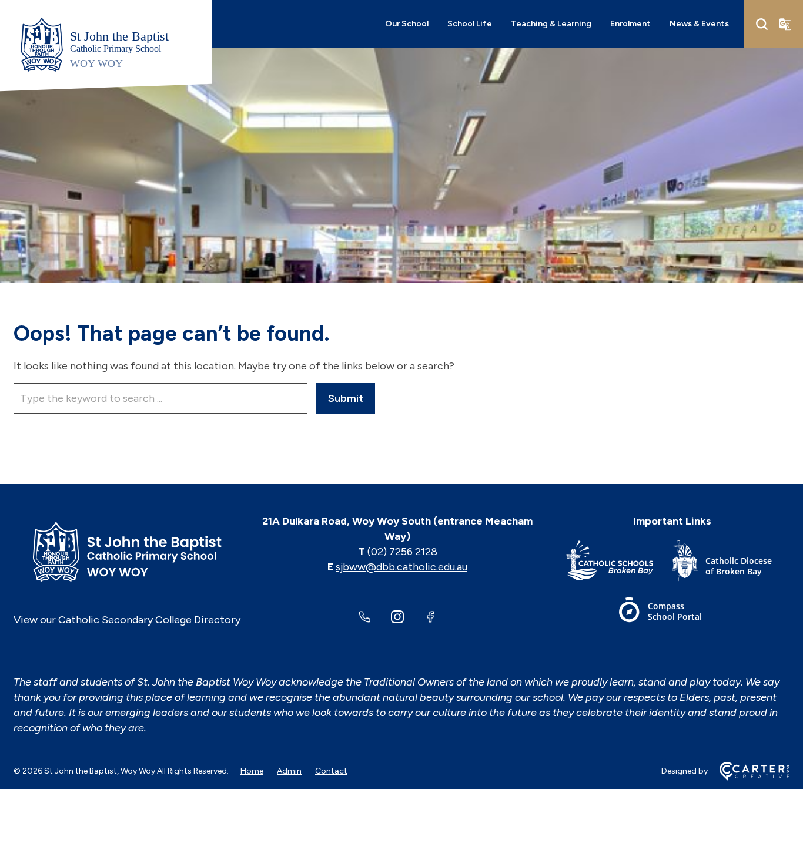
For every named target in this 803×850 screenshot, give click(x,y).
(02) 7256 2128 (402, 551)
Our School (407, 24)
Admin (289, 771)
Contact (331, 771)
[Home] (127, 551)
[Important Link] (619, 563)
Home (251, 771)
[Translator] (785, 24)
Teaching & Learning (551, 24)
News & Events (699, 24)
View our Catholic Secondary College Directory (127, 619)
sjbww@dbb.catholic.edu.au (401, 566)
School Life (469, 24)
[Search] (762, 24)
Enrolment (630, 24)
